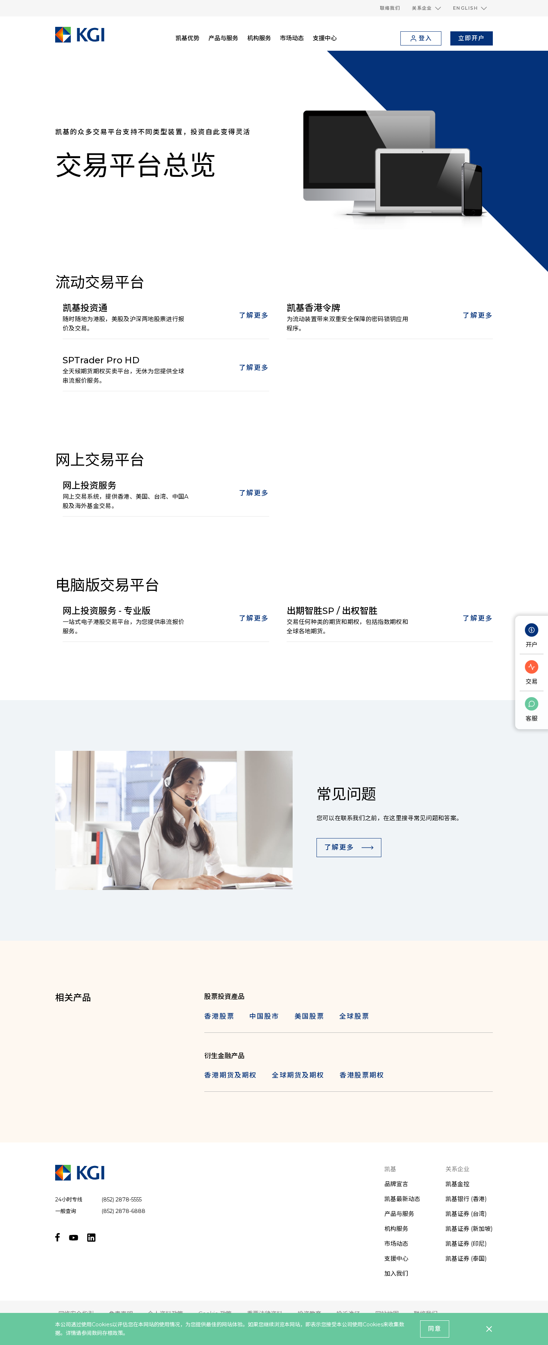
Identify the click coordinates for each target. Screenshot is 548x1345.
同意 (434, 1328)
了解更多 (254, 315)
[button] (426, 8)
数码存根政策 (107, 1333)
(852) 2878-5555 (121, 1199)
